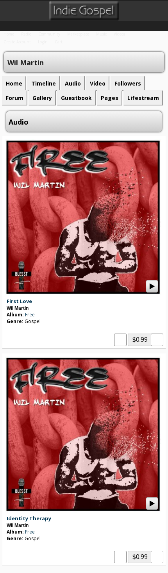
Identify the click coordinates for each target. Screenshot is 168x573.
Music (101, 34)
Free (30, 314)
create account (17, 42)
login (43, 42)
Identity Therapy (29, 518)
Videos (119, 34)
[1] (10, 328)
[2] (13, 328)
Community (49, 34)
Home (9, 34)
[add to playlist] (120, 339)
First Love (19, 301)
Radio (26, 34)
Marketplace (78, 34)
